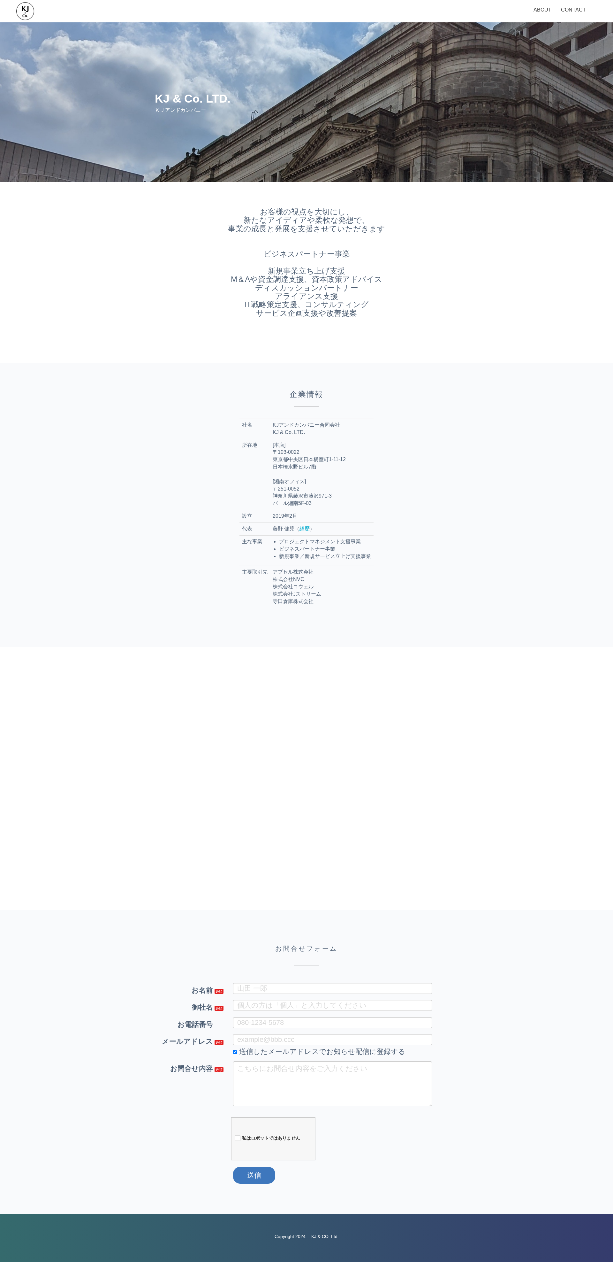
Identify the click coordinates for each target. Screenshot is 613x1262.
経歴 (304, 528)
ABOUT (542, 9)
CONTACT (573, 9)
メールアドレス (187, 1041)
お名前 (202, 990)
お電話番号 (195, 1024)
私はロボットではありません (271, 1138)
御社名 (202, 1007)
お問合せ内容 (191, 1068)
